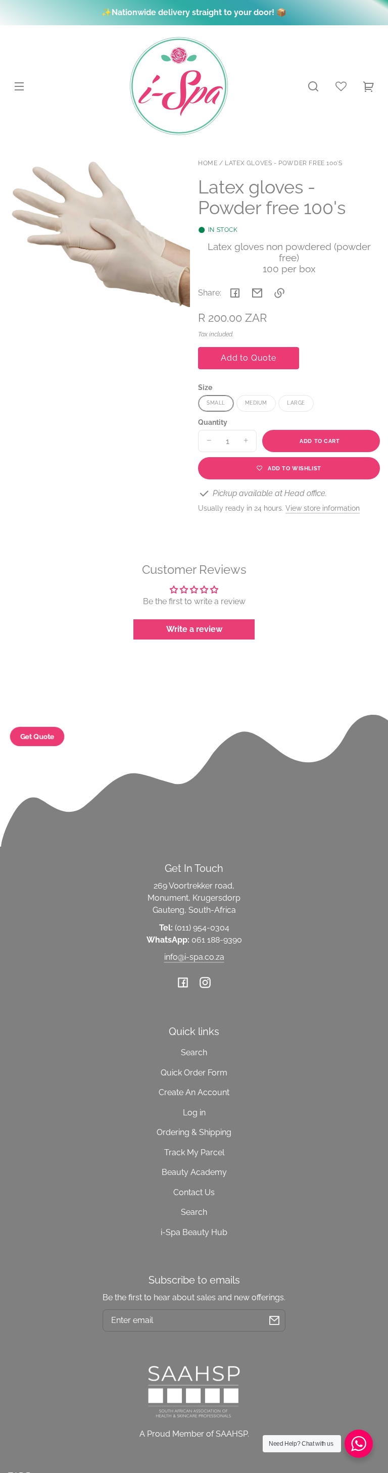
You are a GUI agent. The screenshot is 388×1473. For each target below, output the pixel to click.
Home (207, 163)
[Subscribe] (274, 1320)
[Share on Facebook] (235, 293)
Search (194, 1052)
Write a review (194, 629)
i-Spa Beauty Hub (194, 1232)
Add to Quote (248, 358)
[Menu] (19, 86)
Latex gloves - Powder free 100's (283, 163)
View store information (322, 508)
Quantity (212, 422)
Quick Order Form (194, 1072)
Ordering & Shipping (194, 1132)
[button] (313, 86)
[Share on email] (257, 293)
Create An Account (194, 1092)
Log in (194, 1112)
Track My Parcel (194, 1152)
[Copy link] (279, 293)
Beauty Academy (194, 1172)
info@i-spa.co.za (194, 957)
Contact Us (194, 1192)
